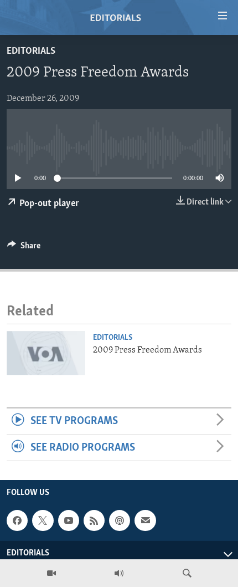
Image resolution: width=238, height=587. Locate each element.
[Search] (187, 573)
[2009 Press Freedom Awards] (46, 353)
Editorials (31, 52)
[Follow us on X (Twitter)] (42, 520)
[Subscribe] (145, 520)
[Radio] (119, 573)
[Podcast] (119, 520)
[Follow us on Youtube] (68, 520)
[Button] (23, 248)
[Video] (51, 573)
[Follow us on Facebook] (17, 520)
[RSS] (94, 520)
